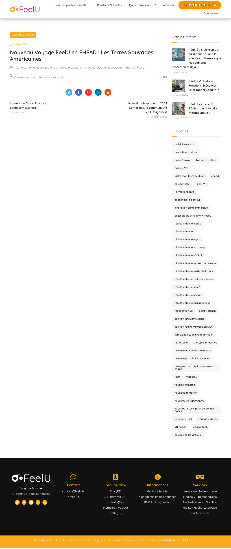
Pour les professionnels (70, 5)
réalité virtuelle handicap (190, 247)
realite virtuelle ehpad (188, 223)
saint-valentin (207, 310)
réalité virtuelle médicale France (194, 271)
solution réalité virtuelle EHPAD (193, 326)
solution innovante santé (189, 318)
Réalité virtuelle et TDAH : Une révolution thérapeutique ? (203, 108)
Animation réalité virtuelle (200, 491)
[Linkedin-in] (38, 502)
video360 (191, 376)
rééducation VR (184, 310)
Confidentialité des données (157, 497)
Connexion (211, 13)
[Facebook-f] (24, 502)
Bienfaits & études (109, 5)
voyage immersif (185, 384)
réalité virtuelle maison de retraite (195, 263)
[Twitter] (69, 92)
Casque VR (181, 168)
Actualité (169, 5)
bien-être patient (206, 160)
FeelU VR (201, 184)
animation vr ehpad (186, 152)
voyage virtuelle (208, 419)
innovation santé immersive (191, 207)
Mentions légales (158, 491)
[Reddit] (107, 92)
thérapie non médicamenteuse (193, 350)
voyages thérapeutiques (189, 400)
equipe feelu (182, 184)
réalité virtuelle (184, 231)
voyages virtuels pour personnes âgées (194, 410)
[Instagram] (44, 502)
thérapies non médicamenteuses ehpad (194, 368)
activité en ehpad (185, 144)
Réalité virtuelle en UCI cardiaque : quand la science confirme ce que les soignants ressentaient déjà (196, 58)
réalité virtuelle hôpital (188, 255)
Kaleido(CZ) (116, 502)
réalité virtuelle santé (187, 287)
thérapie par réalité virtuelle (192, 358)
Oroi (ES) (115, 491)
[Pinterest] (88, 92)
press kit (73, 497)
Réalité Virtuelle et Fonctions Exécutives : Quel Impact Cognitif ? (204, 85)
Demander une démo (200, 5)
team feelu (181, 342)
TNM (177, 376)
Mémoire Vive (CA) (115, 507)
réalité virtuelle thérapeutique (192, 303)
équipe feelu (200, 427)
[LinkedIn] (98, 92)
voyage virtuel (183, 419)
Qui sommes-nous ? (142, 5)
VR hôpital (181, 427)
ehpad (215, 176)
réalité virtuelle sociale (188, 295)
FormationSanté (184, 191)
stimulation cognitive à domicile (194, 334)
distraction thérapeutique (190, 176)
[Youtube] (31, 502)
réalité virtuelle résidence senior (194, 279)
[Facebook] (78, 92)
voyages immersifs (186, 392)
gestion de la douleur (187, 199)
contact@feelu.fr (73, 491)
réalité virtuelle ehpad (188, 239)
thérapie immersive (205, 342)
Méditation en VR (194, 502)
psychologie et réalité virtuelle (193, 215)
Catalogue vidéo (23, 34)
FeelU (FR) (115, 513)
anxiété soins (182, 160)
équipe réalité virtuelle (188, 434)
